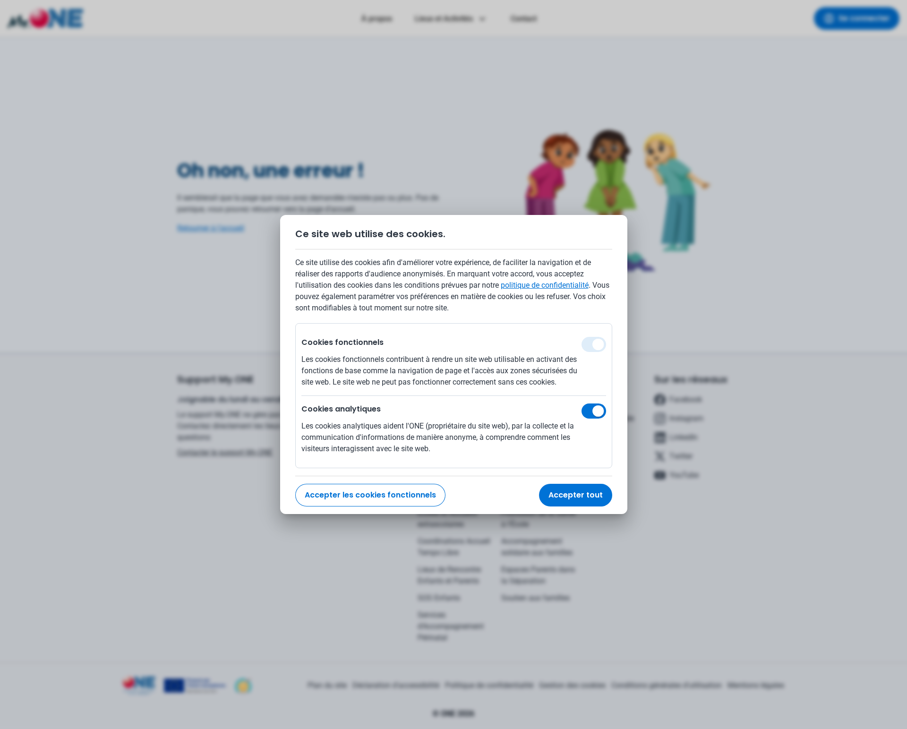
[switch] (594, 411)
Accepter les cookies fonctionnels (370, 494)
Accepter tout (575, 494)
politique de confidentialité (545, 285)
